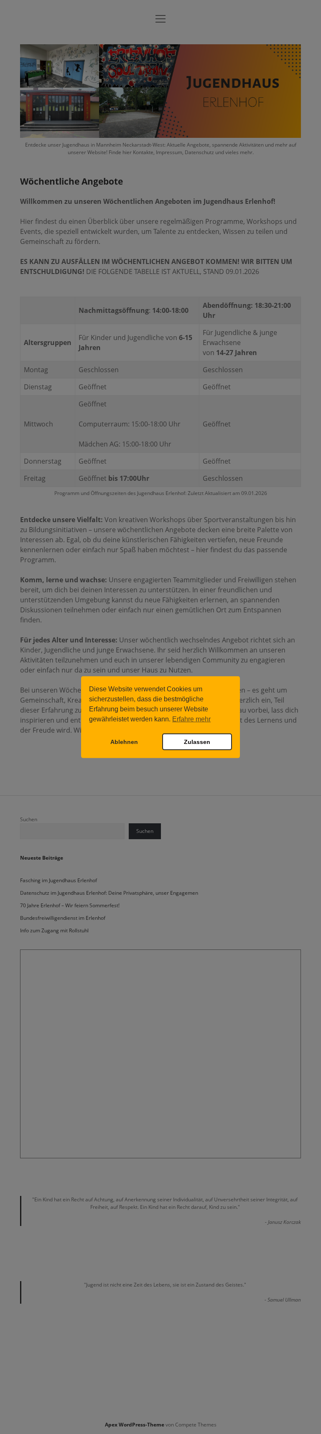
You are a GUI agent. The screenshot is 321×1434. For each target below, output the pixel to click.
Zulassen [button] (197, 742)
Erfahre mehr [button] (191, 719)
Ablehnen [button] (124, 742)
